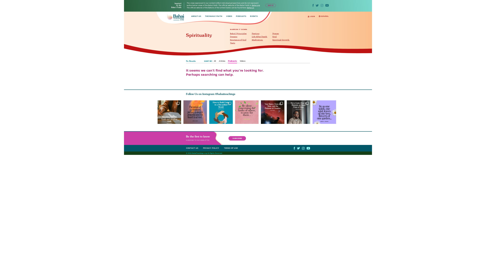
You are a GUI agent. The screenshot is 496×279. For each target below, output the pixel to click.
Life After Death (259, 36)
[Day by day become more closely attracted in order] (325, 112)
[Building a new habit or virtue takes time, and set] (169, 112)
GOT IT (271, 5)
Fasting (255, 33)
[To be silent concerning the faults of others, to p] (248, 112)
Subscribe (237, 138)
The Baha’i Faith (213, 16)
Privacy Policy (211, 148)
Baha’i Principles (238, 33)
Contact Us (192, 148)
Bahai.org (256, 5)
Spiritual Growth (280, 40)
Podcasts (241, 16)
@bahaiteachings (225, 93)
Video (229, 16)
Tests (232, 43)
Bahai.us (250, 7)
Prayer (275, 33)
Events (254, 16)
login (312, 16)
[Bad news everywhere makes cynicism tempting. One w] (300, 112)
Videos (242, 61)
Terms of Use (231, 148)
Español (324, 16)
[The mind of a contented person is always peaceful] (195, 112)
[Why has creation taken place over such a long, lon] (274, 112)
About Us (196, 16)
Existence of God (238, 40)
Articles (222, 61)
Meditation (257, 40)
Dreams (233, 36)
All (215, 61)
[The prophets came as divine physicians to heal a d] (221, 112)
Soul (274, 36)
